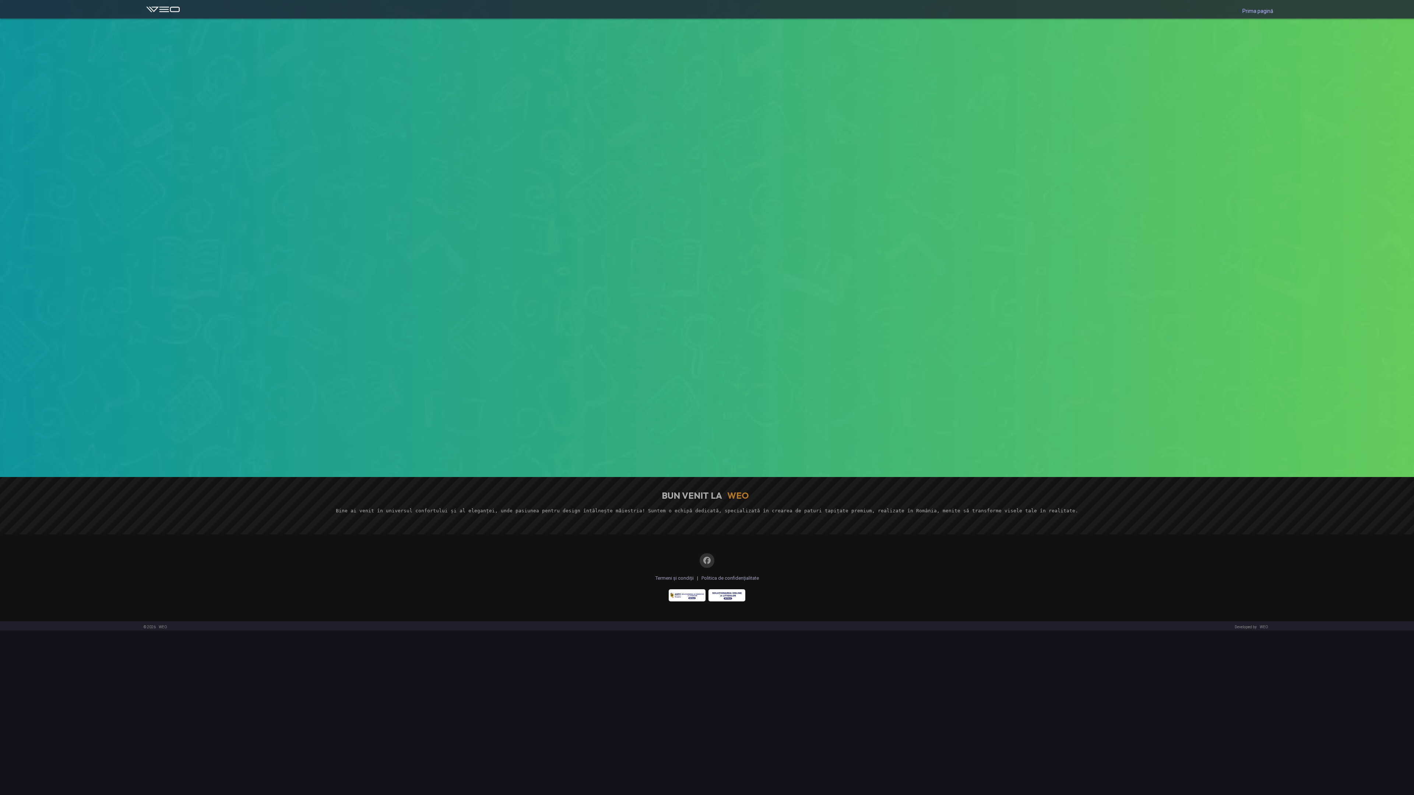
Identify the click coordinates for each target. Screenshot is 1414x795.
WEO (163, 627)
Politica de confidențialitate (730, 578)
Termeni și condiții (674, 578)
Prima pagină (1257, 11)
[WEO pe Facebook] (707, 560)
